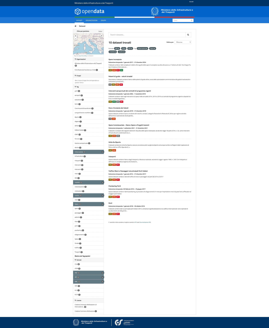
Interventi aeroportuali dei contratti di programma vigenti (130, 91)
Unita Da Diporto (115, 142)
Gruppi (103, 20)
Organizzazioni (91, 20)
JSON (114, 70)
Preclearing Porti (115, 186)
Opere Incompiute (115, 59)
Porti (110, 203)
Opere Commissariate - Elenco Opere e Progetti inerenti (129, 125)
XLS (121, 70)
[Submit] (192, 20)
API (135, 222)
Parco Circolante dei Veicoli (118, 108)
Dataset (79, 20)
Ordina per (170, 42)
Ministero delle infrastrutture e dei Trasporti (94, 3)
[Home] (75, 26)
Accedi (191, 2)
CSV (110, 70)
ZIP (110, 84)
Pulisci (100, 31)
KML (118, 136)
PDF (118, 70)
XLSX (114, 101)
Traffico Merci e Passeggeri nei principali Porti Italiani (128, 171)
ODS (118, 101)
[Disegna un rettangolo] (101, 36)
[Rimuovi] (118, 48)
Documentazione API (145, 222)
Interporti (112, 156)
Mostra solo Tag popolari (82, 256)
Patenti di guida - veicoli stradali (120, 76)
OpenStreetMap (83, 56)
